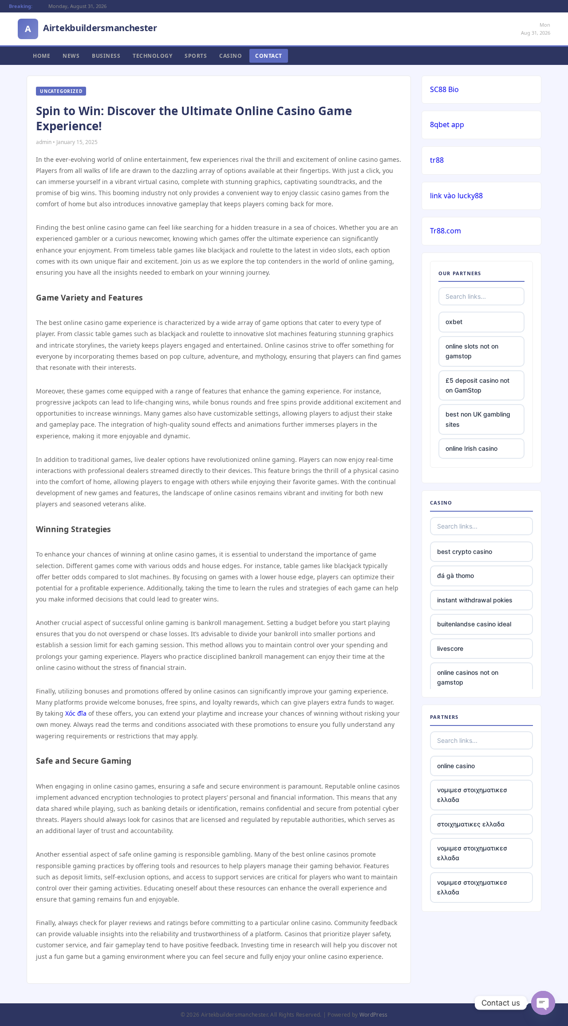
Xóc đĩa (76, 713)
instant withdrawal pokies (475, 600)
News (71, 56)
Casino (230, 56)
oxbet (454, 321)
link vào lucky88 (456, 195)
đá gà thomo (455, 575)
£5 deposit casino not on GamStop (477, 385)
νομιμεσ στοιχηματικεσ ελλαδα (472, 794)
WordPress (373, 1014)
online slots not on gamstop (472, 351)
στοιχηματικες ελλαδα (471, 824)
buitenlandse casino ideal (474, 624)
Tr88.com (445, 231)
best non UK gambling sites (478, 419)
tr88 (437, 160)
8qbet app (447, 124)
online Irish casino (471, 448)
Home (41, 56)
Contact (268, 56)
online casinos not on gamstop (467, 677)
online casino (456, 766)
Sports (196, 56)
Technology (152, 56)
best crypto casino (464, 551)
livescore (450, 648)
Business (106, 56)
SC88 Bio (444, 89)
